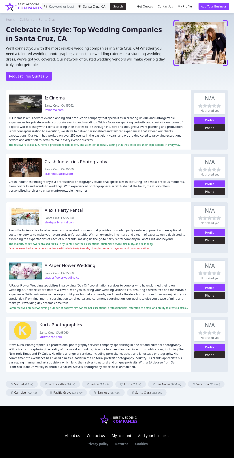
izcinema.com (54, 110)
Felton (99, 384)
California (27, 19)
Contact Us (165, 6)
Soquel (23, 384)
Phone (209, 128)
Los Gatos (168, 384)
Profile (209, 120)
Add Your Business (214, 6)
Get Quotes (145, 6)
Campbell (26, 393)
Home (10, 19)
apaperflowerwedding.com (63, 278)
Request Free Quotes (27, 76)
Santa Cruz (47, 19)
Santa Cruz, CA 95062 (59, 105)
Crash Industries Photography (76, 162)
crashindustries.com (59, 174)
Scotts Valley (61, 384)
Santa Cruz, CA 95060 (59, 169)
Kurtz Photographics (60, 325)
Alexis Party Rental (64, 210)
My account (121, 435)
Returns (121, 444)
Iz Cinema (55, 98)
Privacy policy (97, 444)
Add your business (153, 435)
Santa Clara (148, 393)
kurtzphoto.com (50, 337)
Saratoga (208, 384)
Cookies (141, 444)
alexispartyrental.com (60, 222)
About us (72, 435)
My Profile (185, 6)
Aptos (132, 384)
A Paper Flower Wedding (70, 265)
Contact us (96, 435)
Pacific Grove (67, 393)
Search (118, 6)
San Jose (108, 393)
